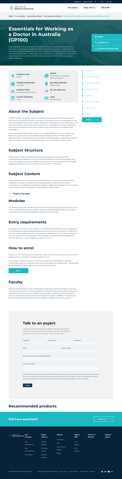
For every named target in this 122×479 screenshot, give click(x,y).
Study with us (89, 8)
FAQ (58, 443)
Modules (88, 95)
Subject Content (91, 89)
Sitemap (92, 471)
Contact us (60, 439)
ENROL (18, 270)
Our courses (72, 8)
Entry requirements (93, 102)
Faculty (88, 114)
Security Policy (74, 471)
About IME (105, 8)
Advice (60, 435)
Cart (107, 1)
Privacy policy (63, 471)
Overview (89, 71)
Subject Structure (92, 83)
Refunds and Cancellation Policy (48, 471)
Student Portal (87, 1)
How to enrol (90, 108)
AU (102, 1)
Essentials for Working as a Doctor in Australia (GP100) (87, 16)
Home (11, 16)
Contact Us (77, 1)
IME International (34, 16)
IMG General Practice (52, 16)
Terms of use (84, 471)
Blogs (59, 453)
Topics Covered (21, 193)
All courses (20, 16)
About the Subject (92, 77)
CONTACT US (102, 419)
